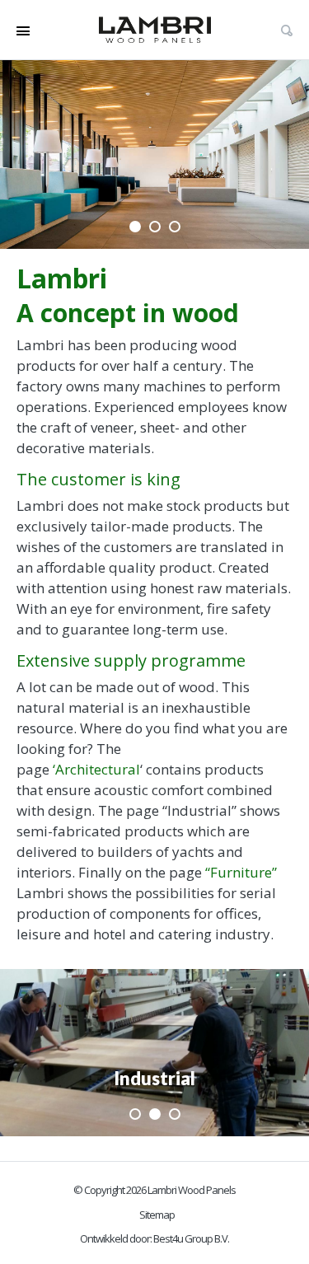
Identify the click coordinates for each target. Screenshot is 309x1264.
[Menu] (23, 30)
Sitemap (157, 1214)
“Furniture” (241, 872)
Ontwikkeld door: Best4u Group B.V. (154, 1238)
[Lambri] (155, 29)
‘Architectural (96, 769)
